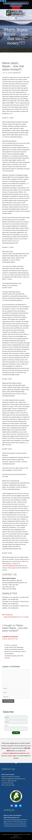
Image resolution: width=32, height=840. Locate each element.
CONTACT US (8, 769)
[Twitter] (3, 1)
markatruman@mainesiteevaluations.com (14, 565)
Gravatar (7, 658)
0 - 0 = (6, 725)
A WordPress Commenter (10, 636)
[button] (16, 18)
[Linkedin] (5, 1)
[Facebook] (1, 1)
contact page (11, 568)
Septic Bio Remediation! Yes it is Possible (16, 617)
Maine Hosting (19, 837)
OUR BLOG (9, 810)
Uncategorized (8, 614)
